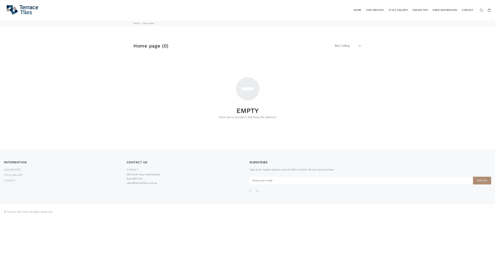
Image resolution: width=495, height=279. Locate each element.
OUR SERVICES (12, 170)
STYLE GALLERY (13, 175)
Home (136, 23)
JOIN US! (482, 180)
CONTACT (9, 180)
